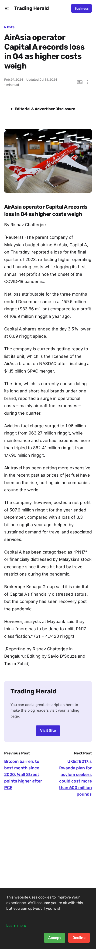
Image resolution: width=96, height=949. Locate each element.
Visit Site (48, 730)
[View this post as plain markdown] (80, 82)
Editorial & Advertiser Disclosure (45, 109)
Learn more (16, 925)
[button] (7, 8)
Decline (79, 937)
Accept (54, 937)
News (9, 27)
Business (82, 8)
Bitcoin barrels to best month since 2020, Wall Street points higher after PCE (23, 774)
